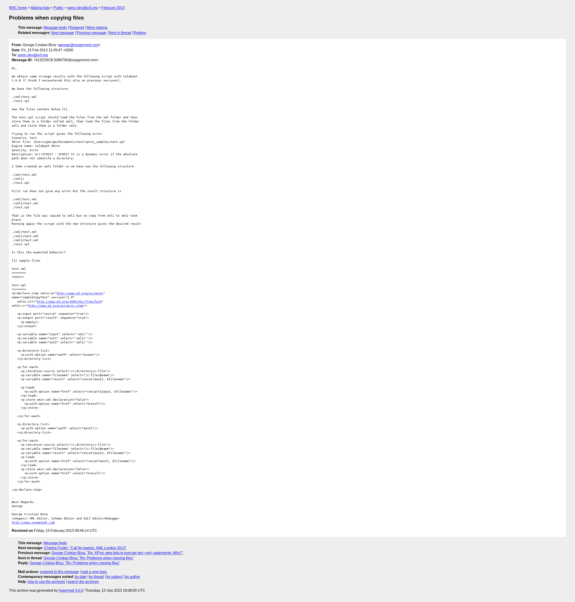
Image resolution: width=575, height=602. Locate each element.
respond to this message (59, 572)
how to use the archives (46, 582)
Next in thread (120, 33)
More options (97, 27)
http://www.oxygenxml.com (33, 522)
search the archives (83, 582)
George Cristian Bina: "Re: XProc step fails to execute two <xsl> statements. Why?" (117, 553)
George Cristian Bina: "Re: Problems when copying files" (89, 558)
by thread (96, 577)
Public (58, 8)
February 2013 (113, 8)
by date (80, 577)
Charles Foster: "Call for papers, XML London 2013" (85, 548)
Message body (55, 27)
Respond (76, 27)
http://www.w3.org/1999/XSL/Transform (69, 301)
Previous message (91, 33)
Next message (62, 33)
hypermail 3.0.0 (71, 590)
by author (132, 577)
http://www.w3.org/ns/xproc (80, 293)
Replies (140, 33)
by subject (114, 577)
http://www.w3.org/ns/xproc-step (56, 305)
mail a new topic (94, 572)
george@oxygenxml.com (79, 45)
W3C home (18, 8)
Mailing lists (40, 8)
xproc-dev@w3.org (82, 8)
